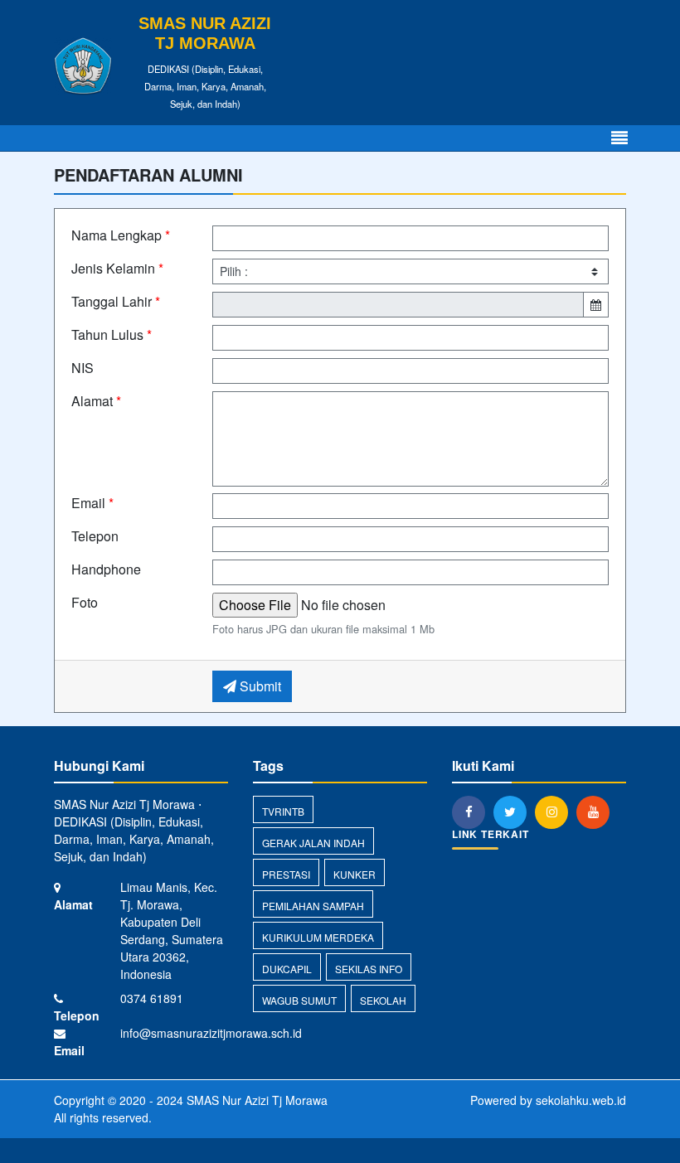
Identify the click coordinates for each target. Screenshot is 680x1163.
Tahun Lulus (111, 334)
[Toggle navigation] (619, 138)
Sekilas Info (368, 969)
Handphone (106, 569)
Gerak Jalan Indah (313, 843)
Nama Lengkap (120, 235)
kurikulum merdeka (318, 937)
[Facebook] (472, 811)
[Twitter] (514, 811)
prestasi (286, 874)
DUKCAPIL (287, 969)
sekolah (383, 1000)
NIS (82, 367)
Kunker (354, 874)
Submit (258, 685)
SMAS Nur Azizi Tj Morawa (255, 1100)
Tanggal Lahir (115, 301)
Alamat (96, 400)
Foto (84, 602)
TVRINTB (283, 811)
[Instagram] (555, 811)
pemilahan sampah (313, 906)
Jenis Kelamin (117, 268)
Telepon (95, 535)
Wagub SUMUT (299, 1000)
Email (92, 502)
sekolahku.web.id (581, 1100)
